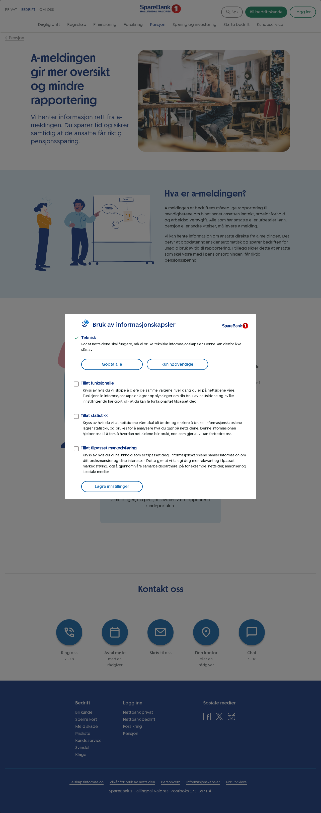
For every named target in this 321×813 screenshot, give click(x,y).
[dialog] (160, 406)
